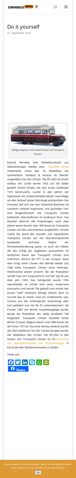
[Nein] (71, 469)
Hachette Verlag (59, 166)
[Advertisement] (38, 78)
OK (38, 472)
